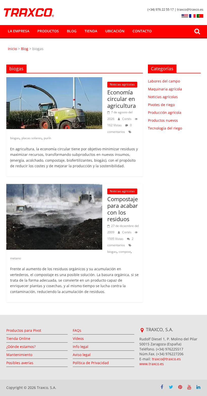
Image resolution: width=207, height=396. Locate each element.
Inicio (13, 48)
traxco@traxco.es (166, 359)
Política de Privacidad (91, 362)
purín (47, 138)
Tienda (91, 31)
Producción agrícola (164, 112)
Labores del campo (164, 81)
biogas (14, 138)
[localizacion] (142, 330)
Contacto (142, 31)
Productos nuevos (163, 120)
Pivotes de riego (161, 104)
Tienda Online (18, 338)
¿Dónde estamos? (21, 346)
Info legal (80, 346)
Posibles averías (19, 362)
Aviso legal (82, 354)
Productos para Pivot (23, 330)
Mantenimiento (19, 354)
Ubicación (114, 31)
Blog (71, 31)
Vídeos (78, 338)
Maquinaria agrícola (165, 89)
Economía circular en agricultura (122, 98)
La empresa (18, 31)
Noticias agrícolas (122, 84)
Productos (48, 31)
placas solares (31, 138)
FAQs (77, 330)
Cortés (127, 119)
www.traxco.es (151, 363)
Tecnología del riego (165, 128)
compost (125, 251)
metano (15, 258)
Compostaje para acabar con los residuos (122, 209)
